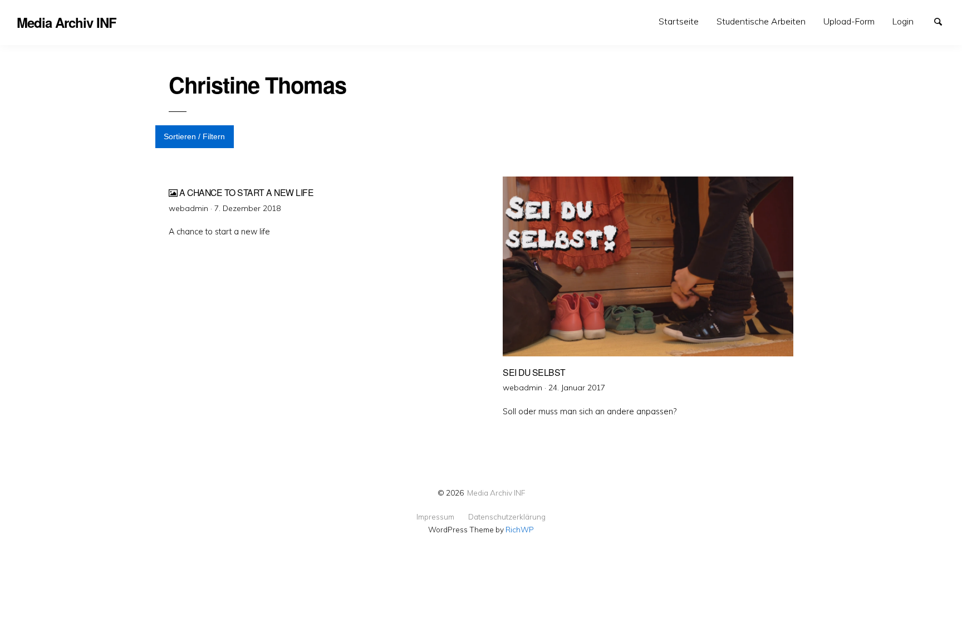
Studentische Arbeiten (761, 21)
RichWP (519, 529)
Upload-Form (849, 21)
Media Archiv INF (496, 492)
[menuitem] (679, 21)
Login (903, 21)
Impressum (435, 517)
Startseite (679, 21)
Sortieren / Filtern (194, 136)
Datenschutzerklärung (507, 517)
